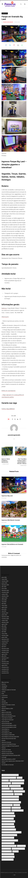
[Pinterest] (14, 45)
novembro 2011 (5, 671)
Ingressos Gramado (7, 791)
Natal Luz (4, 710)
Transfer (4, 762)
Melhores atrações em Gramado (10, 796)
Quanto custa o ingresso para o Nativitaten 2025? (13, 761)
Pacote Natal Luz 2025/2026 (8, 734)
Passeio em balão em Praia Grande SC (10, 746)
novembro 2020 (5, 618)
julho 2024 (4, 586)
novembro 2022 (5, 592)
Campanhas (4, 686)
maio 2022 (4, 601)
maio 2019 (4, 644)
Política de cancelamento (9, 390)
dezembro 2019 (5, 639)
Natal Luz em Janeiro (7, 818)
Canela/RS (4, 687)
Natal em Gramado (7, 805)
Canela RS (5, 780)
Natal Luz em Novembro (8, 821)
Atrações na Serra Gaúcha (9, 777)
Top (14, 874)
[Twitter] (10, 45)
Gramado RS (6, 788)
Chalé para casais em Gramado (9, 689)
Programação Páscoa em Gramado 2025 (11, 755)
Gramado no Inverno (14, 786)
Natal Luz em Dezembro (8, 816)
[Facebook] (6, 45)
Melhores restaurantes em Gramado (11, 802)
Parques (3, 740)
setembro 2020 (5, 622)
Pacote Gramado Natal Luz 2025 (9, 725)
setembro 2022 (5, 596)
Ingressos (4, 13)
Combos (3, 691)
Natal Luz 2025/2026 (6, 712)
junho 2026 (4, 577)
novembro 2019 (5, 641)
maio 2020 (4, 629)
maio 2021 (4, 611)
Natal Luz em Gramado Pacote (8, 716)
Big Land (13, 415)
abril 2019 (4, 646)
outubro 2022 (5, 594)
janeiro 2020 (4, 637)
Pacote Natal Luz (5, 729)
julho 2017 (4, 659)
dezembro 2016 (5, 661)
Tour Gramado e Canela (18, 848)
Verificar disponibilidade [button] (8, 409)
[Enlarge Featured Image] (14, 33)
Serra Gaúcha (21, 845)
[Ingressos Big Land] (14, 485)
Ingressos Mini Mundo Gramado (11, 520)
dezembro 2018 (5, 648)
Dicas (3, 693)
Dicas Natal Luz (6, 783)
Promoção (4, 757)
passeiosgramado (8, 22)
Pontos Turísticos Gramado (9, 845)
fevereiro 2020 (5, 635)
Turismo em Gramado (8, 854)
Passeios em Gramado (7, 751)
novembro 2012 (5, 669)
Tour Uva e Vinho (6, 851)
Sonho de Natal (6, 848)
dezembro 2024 (5, 584)
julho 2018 (4, 656)
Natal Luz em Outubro (8, 824)
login (12, 555)
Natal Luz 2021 (16, 807)
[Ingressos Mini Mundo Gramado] (14, 509)
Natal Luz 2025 (6, 810)
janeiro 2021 (4, 614)
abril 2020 (4, 631)
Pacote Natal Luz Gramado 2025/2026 (10, 736)
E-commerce (4, 695)
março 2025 (4, 579)
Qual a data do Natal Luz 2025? (9, 759)
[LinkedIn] (17, 419)
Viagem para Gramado (8, 856)
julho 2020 (4, 626)
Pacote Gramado (5, 721)
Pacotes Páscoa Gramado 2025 (9, 738)
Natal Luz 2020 (6, 807)
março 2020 (4, 633)
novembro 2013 (5, 667)
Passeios (4, 747)
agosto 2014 (4, 665)
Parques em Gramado (8, 837)
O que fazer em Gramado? (8, 719)
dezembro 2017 (5, 658)
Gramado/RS (5, 702)
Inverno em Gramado (7, 794)
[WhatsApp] (22, 45)
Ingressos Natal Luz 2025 (7, 708)
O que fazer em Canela (8, 826)
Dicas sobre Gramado (18, 783)
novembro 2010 (5, 673)
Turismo (15, 851)
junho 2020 (4, 628)
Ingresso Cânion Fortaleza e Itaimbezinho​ (6, 460)
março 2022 (4, 605)
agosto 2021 (4, 607)
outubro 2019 (5, 643)
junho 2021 (4, 609)
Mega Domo (18, 794)
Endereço (4, 308)
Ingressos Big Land (7, 496)
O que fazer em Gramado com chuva (11, 832)
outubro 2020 (5, 620)
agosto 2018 (4, 654)
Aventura (4, 684)
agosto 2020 (4, 624)
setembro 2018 (5, 652)
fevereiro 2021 (5, 613)
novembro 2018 (5, 650)
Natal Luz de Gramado (7, 714)
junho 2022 (4, 599)
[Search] (24, 4)
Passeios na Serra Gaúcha (7, 753)
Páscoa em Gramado (6, 742)
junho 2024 (4, 588)
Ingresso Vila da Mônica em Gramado (12, 544)
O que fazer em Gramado (9, 829)
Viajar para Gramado (7, 859)
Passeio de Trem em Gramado (10, 840)
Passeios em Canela (6, 749)
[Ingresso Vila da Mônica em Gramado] (14, 533)
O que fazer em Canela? (7, 717)
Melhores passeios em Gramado (10, 799)
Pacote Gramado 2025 (7, 723)
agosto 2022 (4, 598)
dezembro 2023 (5, 590)
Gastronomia (4, 697)
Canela (19, 777)
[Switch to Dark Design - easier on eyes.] (21, 4)
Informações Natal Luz (17, 788)
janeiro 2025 (4, 583)
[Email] (18, 45)
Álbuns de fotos (5, 682)
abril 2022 (4, 603)
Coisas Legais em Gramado (17, 780)
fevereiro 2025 (5, 581)
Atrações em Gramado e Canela (10, 775)
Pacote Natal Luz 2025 (7, 732)
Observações (5, 317)
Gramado (4, 701)
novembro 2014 (5, 663)
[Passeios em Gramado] (10, 4)
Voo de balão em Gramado (8, 764)
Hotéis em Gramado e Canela (8, 704)
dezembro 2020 (5, 616)
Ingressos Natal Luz (19, 791)
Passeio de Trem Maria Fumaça (9, 744)
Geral (3, 699)
